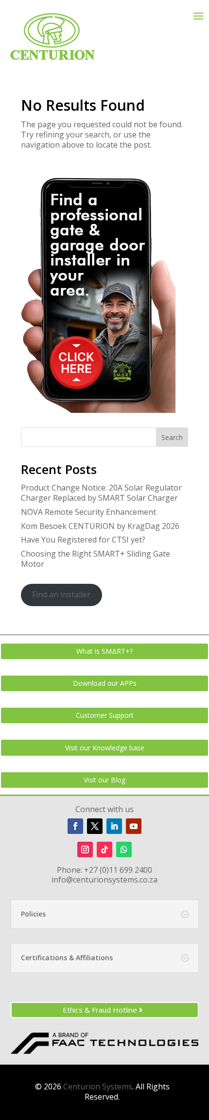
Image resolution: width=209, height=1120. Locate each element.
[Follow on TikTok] (104, 849)
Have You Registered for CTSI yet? (83, 539)
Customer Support (105, 715)
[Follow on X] (95, 826)
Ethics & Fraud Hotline (100, 1010)
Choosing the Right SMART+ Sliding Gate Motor (95, 558)
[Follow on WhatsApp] (124, 849)
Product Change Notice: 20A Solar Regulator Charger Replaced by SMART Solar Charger (101, 492)
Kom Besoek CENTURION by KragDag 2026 (100, 526)
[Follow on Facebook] (75, 826)
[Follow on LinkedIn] (114, 826)
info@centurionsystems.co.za (104, 879)
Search (172, 437)
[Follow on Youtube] (133, 826)
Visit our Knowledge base (104, 747)
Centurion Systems (97, 1086)
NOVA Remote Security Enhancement (88, 512)
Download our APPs (105, 683)
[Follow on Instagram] (85, 849)
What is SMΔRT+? (104, 651)
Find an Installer (61, 594)
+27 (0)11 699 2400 (118, 870)
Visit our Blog (104, 779)
